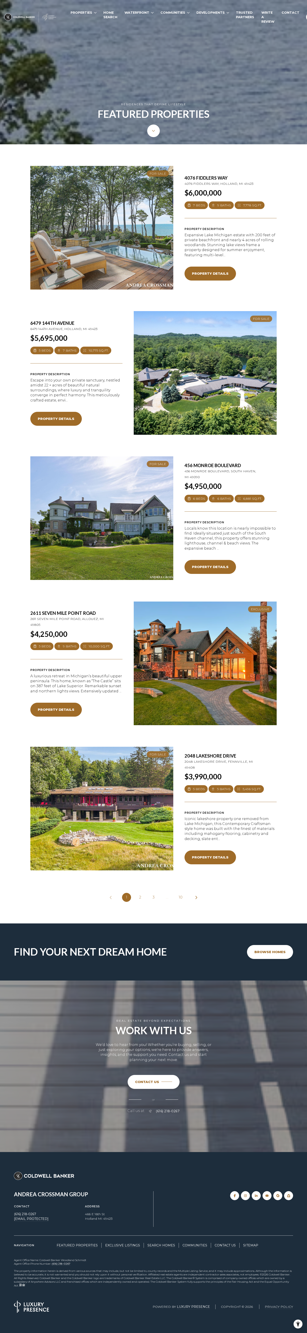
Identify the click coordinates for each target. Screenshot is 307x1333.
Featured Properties (77, 1245)
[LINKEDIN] (256, 1195)
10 (180, 897)
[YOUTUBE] (267, 1195)
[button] (154, 1082)
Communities (194, 1245)
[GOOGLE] (277, 1195)
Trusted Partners (245, 15)
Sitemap (250, 1245)
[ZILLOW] (288, 1195)
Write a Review (267, 17)
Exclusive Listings (122, 1245)
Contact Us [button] (225, 1245)
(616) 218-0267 (168, 1111)
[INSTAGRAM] (245, 1195)
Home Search (110, 15)
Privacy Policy (279, 1307)
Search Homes (161, 1245)
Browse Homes (270, 952)
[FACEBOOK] (234, 1195)
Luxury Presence (193, 1307)
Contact (290, 13)
